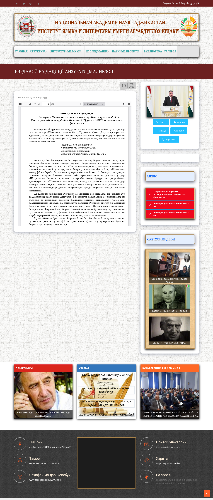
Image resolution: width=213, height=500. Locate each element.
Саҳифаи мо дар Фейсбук (49, 475)
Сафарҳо (179, 130)
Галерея (170, 51)
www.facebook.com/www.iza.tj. (45, 479)
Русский (176, 3)
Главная (21, 51)
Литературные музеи (65, 51)
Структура (37, 51)
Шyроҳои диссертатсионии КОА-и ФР (171, 214)
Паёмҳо (162, 130)
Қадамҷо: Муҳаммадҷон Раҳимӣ (169, 310)
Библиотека (153, 51)
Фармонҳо (179, 122)
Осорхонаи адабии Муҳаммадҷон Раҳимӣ (169, 280)
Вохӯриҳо (161, 122)
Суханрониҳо (169, 139)
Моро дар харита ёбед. (168, 463)
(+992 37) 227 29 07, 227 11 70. (45, 463)
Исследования (96, 51)
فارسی (194, 3)
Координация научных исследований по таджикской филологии (169, 194)
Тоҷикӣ (167, 3)
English (185, 3)
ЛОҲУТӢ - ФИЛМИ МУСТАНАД (169, 342)
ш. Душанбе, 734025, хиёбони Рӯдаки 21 (50, 447)
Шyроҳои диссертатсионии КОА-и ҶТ (171, 205)
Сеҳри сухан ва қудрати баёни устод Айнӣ (106, 414)
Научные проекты (125, 51)
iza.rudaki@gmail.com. (168, 447)
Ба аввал (163, 475)
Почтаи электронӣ (171, 442)
